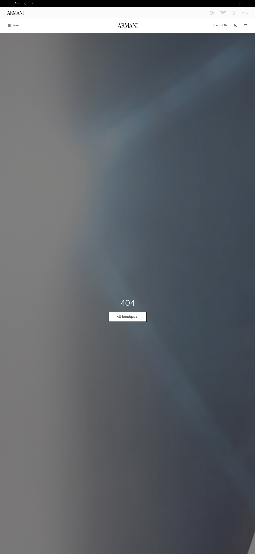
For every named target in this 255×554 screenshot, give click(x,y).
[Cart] (245, 25)
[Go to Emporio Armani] (223, 13)
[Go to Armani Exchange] (245, 13)
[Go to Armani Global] (15, 13)
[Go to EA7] (234, 13)
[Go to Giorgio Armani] (212, 13)
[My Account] (235, 25)
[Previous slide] (25, 3)
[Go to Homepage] (128, 25)
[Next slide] (32, 3)
